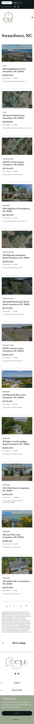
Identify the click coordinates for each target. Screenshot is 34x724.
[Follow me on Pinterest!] (18, 7)
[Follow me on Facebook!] (15, 7)
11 (21, 605)
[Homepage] (9, 17)
